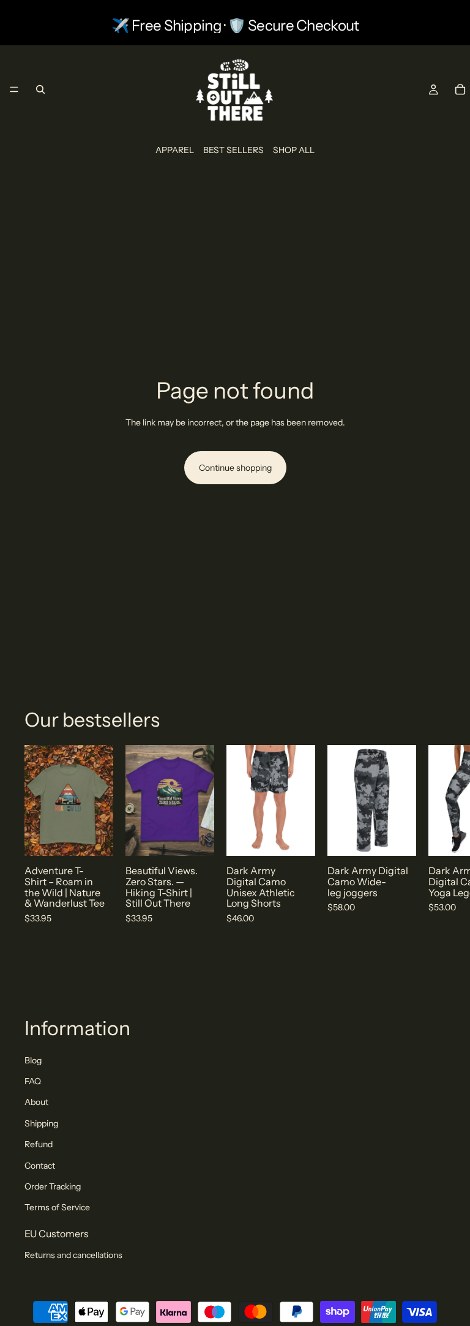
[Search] (40, 89)
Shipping (41, 1123)
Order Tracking (52, 1186)
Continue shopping (235, 467)
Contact (39, 1165)
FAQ (32, 1081)
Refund (38, 1144)
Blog (33, 1060)
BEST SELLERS (233, 149)
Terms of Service (57, 1207)
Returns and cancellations (73, 1254)
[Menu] (14, 90)
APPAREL (174, 149)
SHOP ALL (294, 149)
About (36, 1101)
